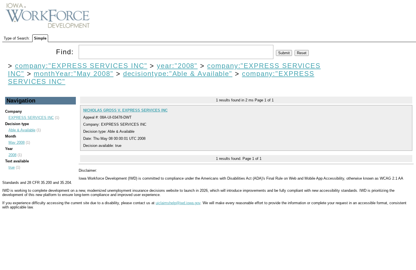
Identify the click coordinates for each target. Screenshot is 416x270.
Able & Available (21, 130)
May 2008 (16, 142)
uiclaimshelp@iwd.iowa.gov (178, 203)
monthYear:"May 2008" (73, 73)
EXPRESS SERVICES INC (31, 118)
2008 (12, 155)
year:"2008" (177, 65)
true (11, 167)
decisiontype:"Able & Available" (178, 73)
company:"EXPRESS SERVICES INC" (81, 65)
